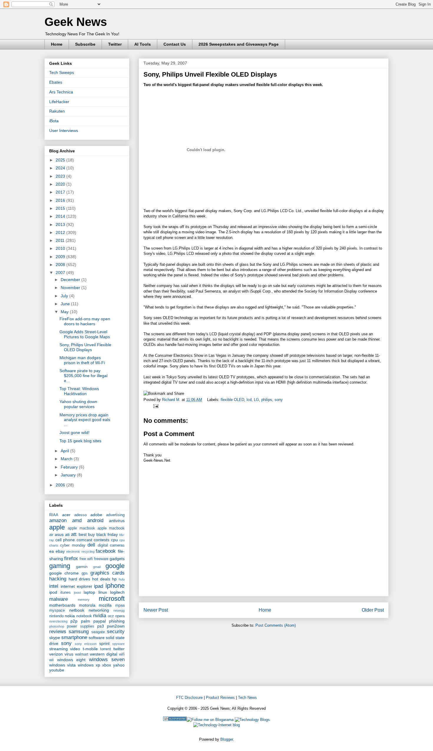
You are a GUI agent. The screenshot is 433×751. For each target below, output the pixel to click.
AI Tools (142, 44)
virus (69, 654)
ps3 (100, 626)
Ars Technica (61, 92)
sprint (104, 643)
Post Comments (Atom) (275, 625)
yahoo (119, 665)
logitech (117, 592)
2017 (61, 192)
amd (77, 520)
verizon (56, 654)
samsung (79, 631)
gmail (96, 567)
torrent (105, 649)
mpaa (120, 605)
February (70, 467)
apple (57, 527)
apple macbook (81, 528)
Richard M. (172, 399)
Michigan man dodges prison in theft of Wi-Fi (82, 360)
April (65, 450)
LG (256, 399)
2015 (61, 208)
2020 (61, 184)
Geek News (75, 21)
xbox (106, 665)
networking (99, 610)
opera (120, 616)
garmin (81, 567)
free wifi (86, 559)
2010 (61, 248)
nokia (70, 615)
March (67, 458)
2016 (61, 200)
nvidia (99, 615)
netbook (76, 610)
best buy (87, 534)
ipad (98, 586)
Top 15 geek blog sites (80, 440)
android (95, 520)
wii (51, 660)
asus (59, 534)
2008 (61, 264)
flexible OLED (232, 399)
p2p (73, 621)
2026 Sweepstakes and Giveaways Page (239, 44)
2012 (61, 232)
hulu (122, 579)
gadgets (117, 558)
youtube (56, 670)
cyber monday (72, 545)
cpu (114, 539)
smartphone (74, 637)
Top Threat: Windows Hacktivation (79, 391)
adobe (96, 514)
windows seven (107, 659)
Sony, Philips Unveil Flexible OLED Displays (210, 74)
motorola (87, 605)
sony (279, 399)
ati (67, 534)
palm (85, 621)
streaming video (64, 648)
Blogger (226, 739)
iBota (54, 120)
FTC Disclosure (189, 697)
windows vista (62, 665)
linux (102, 592)
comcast (84, 539)
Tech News (247, 697)
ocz (111, 616)
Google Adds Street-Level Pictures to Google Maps (85, 334)
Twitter (115, 44)
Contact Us (174, 44)
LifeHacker (59, 101)
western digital (103, 654)
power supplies (80, 626)
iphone (115, 585)
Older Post (373, 610)
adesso (80, 515)
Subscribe (85, 44)
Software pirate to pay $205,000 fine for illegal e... (84, 375)
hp (114, 579)
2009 (61, 256)
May (65, 311)
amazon (58, 520)
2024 (61, 168)
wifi (122, 654)
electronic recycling (80, 551)
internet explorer (76, 586)
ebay (60, 551)
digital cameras (111, 545)
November (71, 287)
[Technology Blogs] (252, 719)
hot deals (101, 579)
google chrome (64, 573)
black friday (107, 534)
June (66, 303)
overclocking (58, 621)
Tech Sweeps (61, 72)
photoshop (56, 626)
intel (53, 586)
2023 (61, 176)
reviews (57, 631)
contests (101, 539)
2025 (61, 160)
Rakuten (57, 111)
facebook (106, 551)
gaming (59, 566)
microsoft (112, 598)
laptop (89, 592)
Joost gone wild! (75, 432)
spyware (118, 644)
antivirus (117, 520)
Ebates (55, 82)
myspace (57, 610)
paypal (99, 621)
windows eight (71, 659)
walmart (81, 654)
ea (51, 551)
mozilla (105, 605)
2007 (61, 272)
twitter (119, 648)
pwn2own (116, 626)
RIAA (53, 515)
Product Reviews (220, 697)
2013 (61, 224)
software (97, 637)
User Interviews (63, 130)
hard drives (79, 579)
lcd (249, 399)
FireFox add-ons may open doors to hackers (85, 321)
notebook (84, 616)
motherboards (62, 605)
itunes (65, 592)
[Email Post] (154, 406)
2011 (61, 240)
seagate (98, 632)
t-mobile (90, 648)
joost (77, 592)
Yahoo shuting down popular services (78, 404)
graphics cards (107, 573)
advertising (115, 515)
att (74, 534)
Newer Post (155, 610)
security (116, 631)
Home (56, 44)
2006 (61, 485)
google (115, 566)
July (65, 295)
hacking (57, 579)
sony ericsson (86, 644)
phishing (117, 621)
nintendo (56, 616)
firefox (71, 558)
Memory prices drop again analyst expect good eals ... (85, 419)
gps (85, 573)
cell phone (65, 539)
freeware (101, 559)
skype (54, 637)
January (69, 475)
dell (91, 545)
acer (66, 514)
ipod (53, 592)
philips (266, 399)
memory (84, 599)
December (71, 279)
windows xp (89, 665)
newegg (119, 610)
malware (58, 599)
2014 (61, 216)
